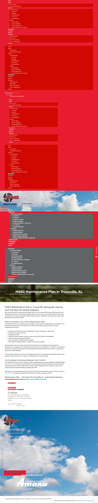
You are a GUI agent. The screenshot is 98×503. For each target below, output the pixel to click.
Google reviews (11, 364)
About (9, 2)
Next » (23, 405)
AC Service (14, 11)
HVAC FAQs (12, 38)
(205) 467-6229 (9, 373)
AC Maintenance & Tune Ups (21, 223)
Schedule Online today (40, 379)
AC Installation (17, 219)
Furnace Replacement (16, 25)
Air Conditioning (14, 9)
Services (10, 8)
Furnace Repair (14, 22)
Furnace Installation (16, 23)
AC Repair (13, 13)
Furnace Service (18, 230)
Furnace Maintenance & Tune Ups (19, 27)
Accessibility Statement (15, 6)
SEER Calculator (14, 36)
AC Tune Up (14, 16)
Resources (10, 34)
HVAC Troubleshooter (15, 41)
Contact (10, 43)
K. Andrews (12, 393)
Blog (10, 245)
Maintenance (11, 29)
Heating (11, 20)
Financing (10, 31)
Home (9, 0)
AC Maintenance (15, 18)
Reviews (10, 32)
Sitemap (28, 498)
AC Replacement (15, 15)
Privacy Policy (13, 4)
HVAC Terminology (14, 39)
